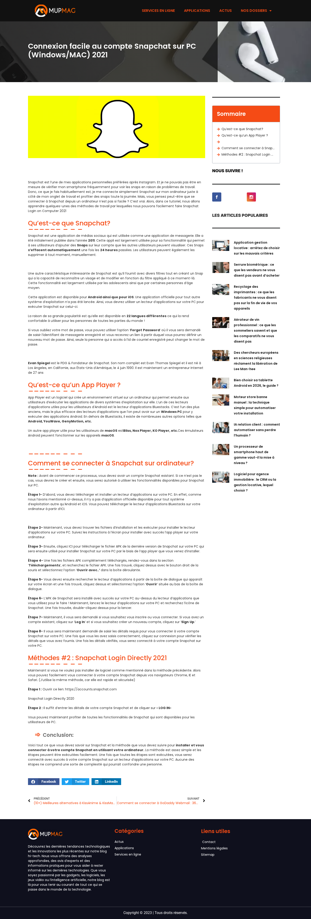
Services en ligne (158, 10)
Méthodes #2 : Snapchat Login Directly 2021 (248, 154)
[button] (43, 781)
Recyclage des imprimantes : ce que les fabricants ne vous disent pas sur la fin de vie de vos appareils (255, 297)
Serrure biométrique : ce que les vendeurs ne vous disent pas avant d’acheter (257, 270)
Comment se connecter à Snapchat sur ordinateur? (248, 148)
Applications (197, 10)
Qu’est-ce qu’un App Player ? (245, 135)
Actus (225, 10)
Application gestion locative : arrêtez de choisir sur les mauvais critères (257, 248)
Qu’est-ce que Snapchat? (242, 129)
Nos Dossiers (254, 10)
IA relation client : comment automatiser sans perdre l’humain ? (257, 430)
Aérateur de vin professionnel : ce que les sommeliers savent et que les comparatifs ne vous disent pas (255, 330)
